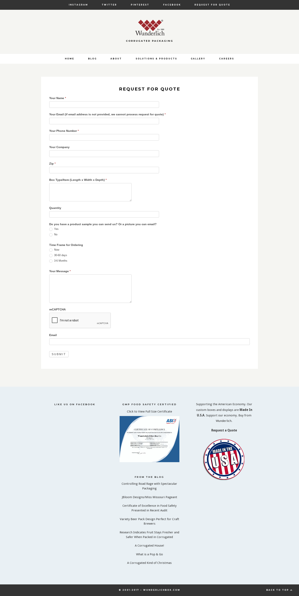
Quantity (55, 208)
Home (69, 58)
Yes (56, 228)
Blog (92, 58)
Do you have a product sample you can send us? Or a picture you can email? (103, 224)
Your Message (60, 271)
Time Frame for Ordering (66, 245)
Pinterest (140, 4)
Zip (52, 163)
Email (53, 335)
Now (56, 249)
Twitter (109, 4)
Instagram (78, 4)
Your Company (59, 147)
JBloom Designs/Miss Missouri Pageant (149, 497)
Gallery (198, 58)
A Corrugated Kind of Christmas (149, 563)
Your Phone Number (64, 130)
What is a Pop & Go (149, 554)
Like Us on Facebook (74, 404)
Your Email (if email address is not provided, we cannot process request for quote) (107, 114)
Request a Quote (224, 430)
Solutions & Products (156, 58)
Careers (226, 58)
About (116, 58)
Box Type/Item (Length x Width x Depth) (78, 179)
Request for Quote (212, 4)
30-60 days (60, 255)
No (55, 234)
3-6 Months (60, 260)
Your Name (57, 98)
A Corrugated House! (149, 545)
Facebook (172, 4)
